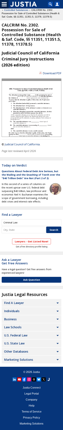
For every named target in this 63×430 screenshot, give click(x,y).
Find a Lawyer (12, 215)
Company (31, 399)
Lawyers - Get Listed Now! (31, 241)
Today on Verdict (14, 165)
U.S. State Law (14, 343)
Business (10, 319)
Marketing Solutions (18, 360)
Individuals (11, 311)
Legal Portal (31, 393)
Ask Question (31, 279)
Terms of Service (31, 411)
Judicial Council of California (22, 144)
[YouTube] (19, 379)
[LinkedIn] (14, 379)
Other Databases (16, 351)
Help (31, 405)
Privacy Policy (31, 417)
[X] (44, 379)
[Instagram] (29, 379)
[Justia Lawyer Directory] (49, 379)
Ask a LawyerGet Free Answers (15, 261)
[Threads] (34, 379)
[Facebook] (24, 379)
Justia (36, 372)
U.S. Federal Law (15, 335)
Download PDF (52, 73)
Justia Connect (31, 387)
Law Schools (13, 327)
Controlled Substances (16, 10)
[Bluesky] (39, 379)
